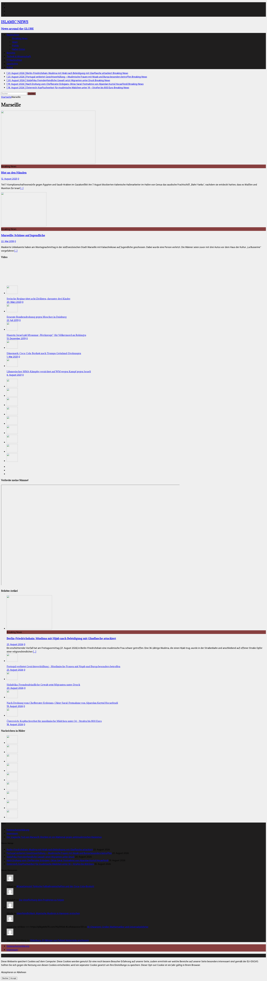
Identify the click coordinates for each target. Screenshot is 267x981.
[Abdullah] (10, 894)
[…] (21, 188)
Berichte (11, 53)
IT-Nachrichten (14, 60)
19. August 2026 (15, 706)
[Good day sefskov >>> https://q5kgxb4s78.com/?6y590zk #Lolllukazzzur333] (10, 921)
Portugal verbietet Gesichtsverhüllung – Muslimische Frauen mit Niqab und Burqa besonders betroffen (63, 666)
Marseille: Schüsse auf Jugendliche (23, 235)
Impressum (12, 833)
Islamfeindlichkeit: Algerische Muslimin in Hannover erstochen (48, 913)
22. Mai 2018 (7, 241)
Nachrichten (13, 35)
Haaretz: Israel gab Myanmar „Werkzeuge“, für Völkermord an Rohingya (46, 335)
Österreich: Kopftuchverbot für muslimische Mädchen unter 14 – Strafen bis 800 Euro (54, 721)
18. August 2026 (15, 724)
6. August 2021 (14, 375)
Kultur (10, 67)
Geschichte (12, 63)
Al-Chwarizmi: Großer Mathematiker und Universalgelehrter (117, 927)
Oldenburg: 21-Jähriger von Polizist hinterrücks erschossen (59, 940)
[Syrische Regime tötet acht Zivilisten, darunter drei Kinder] (12, 293)
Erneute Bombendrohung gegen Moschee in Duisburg (36, 316)
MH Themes (65, 955)
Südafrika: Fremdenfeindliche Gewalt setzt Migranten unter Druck (43, 684)
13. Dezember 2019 (16, 338)
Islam (15, 42)
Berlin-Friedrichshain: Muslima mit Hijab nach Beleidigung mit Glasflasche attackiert (61, 638)
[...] (34, 651)
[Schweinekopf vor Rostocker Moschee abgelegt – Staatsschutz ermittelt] (12, 433)
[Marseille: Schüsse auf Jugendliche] (23, 225)
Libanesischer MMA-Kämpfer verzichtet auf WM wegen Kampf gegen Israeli (49, 371)
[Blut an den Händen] (48, 163)
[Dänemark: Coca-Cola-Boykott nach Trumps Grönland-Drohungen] (12, 348)
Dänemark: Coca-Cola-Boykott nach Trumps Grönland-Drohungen (44, 353)
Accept (13, 978)
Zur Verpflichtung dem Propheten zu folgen (41, 900)
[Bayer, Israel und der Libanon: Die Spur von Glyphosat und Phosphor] (12, 461)
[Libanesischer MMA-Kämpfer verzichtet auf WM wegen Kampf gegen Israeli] (12, 366)
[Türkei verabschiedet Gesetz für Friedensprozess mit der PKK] (12, 451)
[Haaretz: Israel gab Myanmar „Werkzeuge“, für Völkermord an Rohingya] (12, 329)
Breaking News (19, 38)
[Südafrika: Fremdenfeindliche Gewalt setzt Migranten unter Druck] (12, 405)
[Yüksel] (10, 880)
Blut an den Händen (14, 172)
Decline (5, 978)
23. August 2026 (15, 644)
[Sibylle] (10, 907)
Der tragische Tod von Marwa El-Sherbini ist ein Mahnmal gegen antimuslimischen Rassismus (54, 837)
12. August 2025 (9, 179)
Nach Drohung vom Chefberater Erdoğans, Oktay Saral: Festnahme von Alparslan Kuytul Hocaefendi (62, 702)
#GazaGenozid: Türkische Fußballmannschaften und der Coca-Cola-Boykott (55, 886)
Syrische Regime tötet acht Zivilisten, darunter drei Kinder (38, 298)
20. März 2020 (14, 302)
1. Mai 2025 (12, 356)
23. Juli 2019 (13, 320)
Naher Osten (18, 49)
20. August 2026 (15, 688)
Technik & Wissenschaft (19, 56)
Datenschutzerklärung (18, 830)
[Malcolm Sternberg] (10, 934)
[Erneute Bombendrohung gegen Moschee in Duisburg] (12, 311)
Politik (15, 45)
